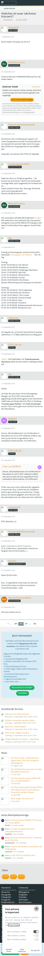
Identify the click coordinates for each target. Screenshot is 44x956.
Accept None (9, 950)
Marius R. (8, 858)
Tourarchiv (5, 892)
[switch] (36, 931)
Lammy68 (8, 852)
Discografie (6, 895)
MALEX (7, 825)
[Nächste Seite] (39, 624)
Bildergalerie (24, 892)
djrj (5, 359)
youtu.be (36, 87)
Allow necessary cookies (17, 932)
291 (26, 624)
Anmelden (22, 693)
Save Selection (22, 950)
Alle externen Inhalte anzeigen (22, 100)
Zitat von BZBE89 (11, 466)
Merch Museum (25, 902)
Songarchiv (6, 900)
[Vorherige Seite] (5, 624)
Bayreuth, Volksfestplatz (15, 727)
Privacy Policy (13, 925)
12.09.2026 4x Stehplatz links (23, 855)
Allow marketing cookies (16, 939)
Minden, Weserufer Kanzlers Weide (20, 720)
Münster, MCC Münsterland (17, 714)
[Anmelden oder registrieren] (34, 3)
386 (34, 624)
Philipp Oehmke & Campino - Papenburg (22, 739)
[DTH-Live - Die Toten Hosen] (9, 2)
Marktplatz (23, 900)
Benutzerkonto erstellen (22, 687)
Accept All (35, 950)
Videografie (6, 897)
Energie (37, 218)
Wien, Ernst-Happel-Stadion (17, 733)
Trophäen (23, 897)
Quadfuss (8, 834)
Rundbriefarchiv (8, 902)
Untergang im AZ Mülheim (21, 255)
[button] (28, 3)
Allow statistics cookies (16, 935)
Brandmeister (10, 843)
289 (15, 624)
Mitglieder (23, 895)
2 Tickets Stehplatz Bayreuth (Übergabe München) (20, 830)
